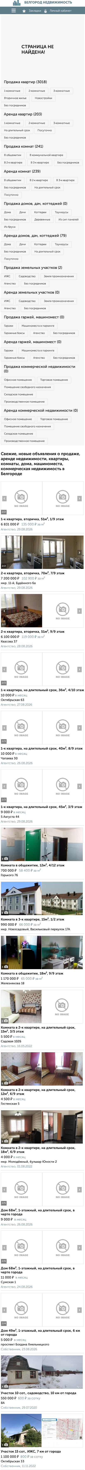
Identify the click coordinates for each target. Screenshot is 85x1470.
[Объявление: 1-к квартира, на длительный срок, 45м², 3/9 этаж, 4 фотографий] (21, 802)
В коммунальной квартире (46, 155)
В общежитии (12, 155)
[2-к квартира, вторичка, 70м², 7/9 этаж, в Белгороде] (21, 569)
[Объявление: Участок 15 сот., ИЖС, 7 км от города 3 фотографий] (42, 1447)
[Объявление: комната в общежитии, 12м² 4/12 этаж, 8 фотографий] (42, 861)
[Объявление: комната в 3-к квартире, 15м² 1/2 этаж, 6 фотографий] (42, 915)
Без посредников (15, 105)
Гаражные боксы (14, 333)
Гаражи (8, 326)
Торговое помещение (54, 380)
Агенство (10, 283)
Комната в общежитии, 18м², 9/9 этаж (32, 973)
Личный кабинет (61, 10)
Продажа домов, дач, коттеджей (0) (35, 204)
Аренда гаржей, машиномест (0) (32, 342)
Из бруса (9, 227)
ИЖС (7, 276)
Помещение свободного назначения (27, 387)
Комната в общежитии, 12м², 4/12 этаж (33, 865)
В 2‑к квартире (13, 162)
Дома (7, 212)
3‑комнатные (61, 91)
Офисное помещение (18, 380)
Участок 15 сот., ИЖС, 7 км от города (31, 1451)
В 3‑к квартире (40, 162)
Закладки (35, 10)
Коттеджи (40, 212)
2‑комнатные (37, 91)
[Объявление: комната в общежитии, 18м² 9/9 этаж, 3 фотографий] (42, 969)
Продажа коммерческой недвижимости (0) (39, 369)
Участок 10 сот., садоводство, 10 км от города (38, 1393)
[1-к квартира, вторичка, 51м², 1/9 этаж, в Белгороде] (21, 515)
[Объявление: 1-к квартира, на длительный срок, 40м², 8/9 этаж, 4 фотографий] (21, 744)
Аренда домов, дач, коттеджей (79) (35, 236)
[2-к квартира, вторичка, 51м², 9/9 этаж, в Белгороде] (21, 627)
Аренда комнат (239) (22, 171)
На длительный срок (17, 130)
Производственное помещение (24, 401)
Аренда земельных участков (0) (31, 292)
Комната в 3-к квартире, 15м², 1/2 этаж (32, 919)
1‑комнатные (12, 91)
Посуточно (45, 130)
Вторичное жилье (15, 98)
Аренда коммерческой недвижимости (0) (41, 411)
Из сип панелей (69, 219)
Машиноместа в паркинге (38, 326)
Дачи (22, 212)
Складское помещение (18, 394)
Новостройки (43, 98)
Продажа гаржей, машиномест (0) (34, 317)
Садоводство (27, 276)
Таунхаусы (61, 212)
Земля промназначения (59, 276)
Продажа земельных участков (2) (33, 268)
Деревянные (42, 219)
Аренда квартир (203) (23, 114)
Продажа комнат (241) (23, 146)
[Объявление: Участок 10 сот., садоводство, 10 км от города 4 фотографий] (42, 1389)
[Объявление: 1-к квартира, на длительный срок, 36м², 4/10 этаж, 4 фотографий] (21, 686)
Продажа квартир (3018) (25, 82)
